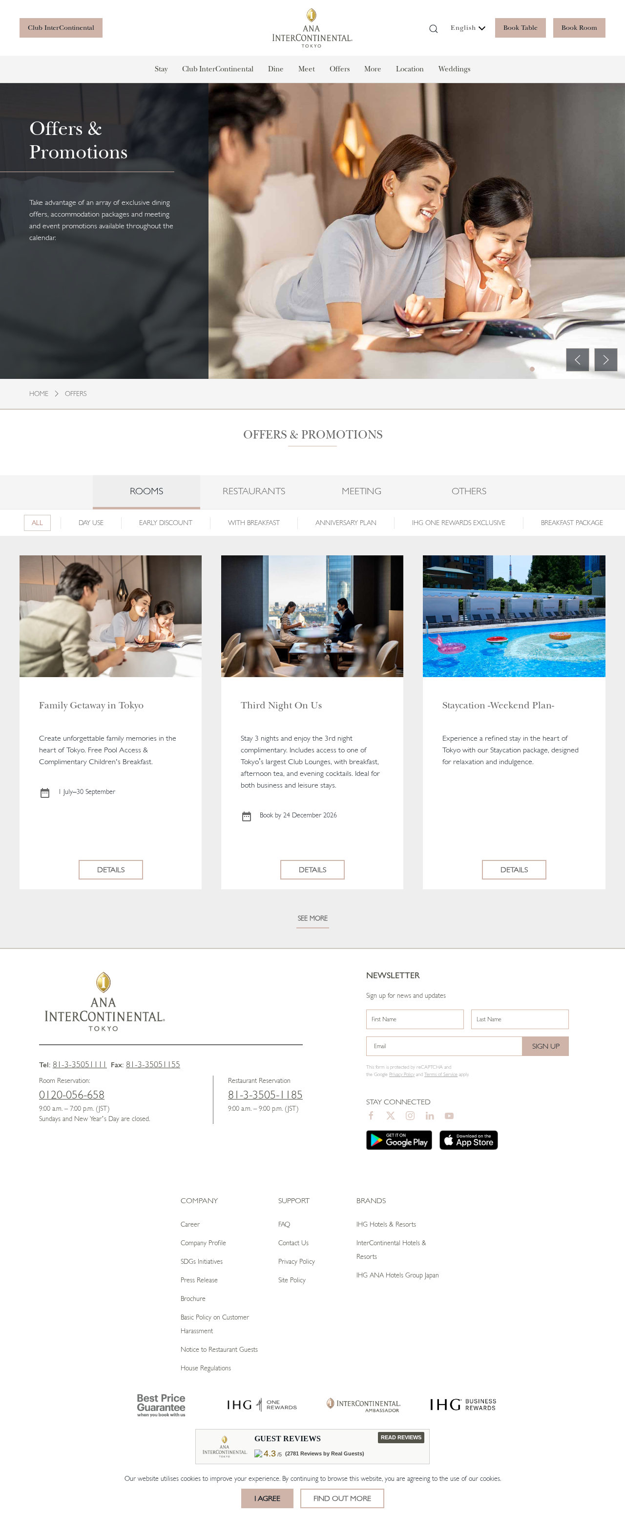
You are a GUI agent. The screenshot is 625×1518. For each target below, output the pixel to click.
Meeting (361, 491)
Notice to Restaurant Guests (219, 1349)
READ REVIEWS (401, 1437)
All (37, 523)
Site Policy (292, 1280)
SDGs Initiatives (202, 1261)
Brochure (193, 1298)
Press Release (199, 1280)
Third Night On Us (282, 705)
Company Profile (203, 1243)
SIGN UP (546, 1046)
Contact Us (293, 1243)
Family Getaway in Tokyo (91, 705)
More (372, 69)
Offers (340, 69)
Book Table (520, 27)
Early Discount (165, 523)
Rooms (146, 491)
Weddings (454, 69)
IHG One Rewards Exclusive (458, 523)
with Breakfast (254, 523)
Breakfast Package (572, 523)
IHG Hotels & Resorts (386, 1224)
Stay (161, 69)
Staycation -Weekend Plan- (498, 705)
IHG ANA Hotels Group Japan (397, 1275)
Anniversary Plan (345, 523)
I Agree (267, 1498)
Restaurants (254, 491)
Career (190, 1224)
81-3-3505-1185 (265, 1094)
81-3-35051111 (80, 1064)
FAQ (284, 1224)
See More (313, 918)
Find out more (342, 1498)
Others (469, 491)
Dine (276, 69)
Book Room (579, 27)
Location (410, 69)
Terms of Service (441, 1074)
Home (38, 393)
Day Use (91, 523)
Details (111, 869)
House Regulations (206, 1368)
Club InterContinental (61, 27)
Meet (306, 69)
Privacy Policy (296, 1261)
